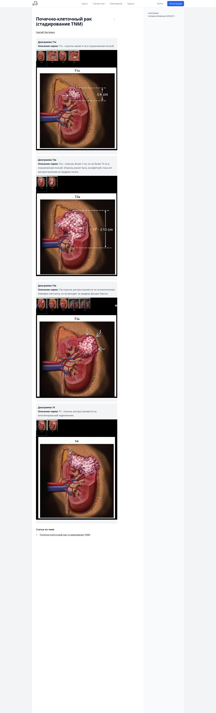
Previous (37, 305)
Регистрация (175, 3)
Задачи (130, 3)
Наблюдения (116, 3)
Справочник (99, 3)
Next (116, 305)
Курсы (85, 3)
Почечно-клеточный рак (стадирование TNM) (65, 534)
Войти (160, 3)
